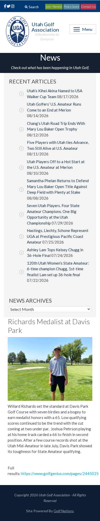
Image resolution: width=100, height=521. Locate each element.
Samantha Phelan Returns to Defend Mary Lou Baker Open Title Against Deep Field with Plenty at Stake (58, 186)
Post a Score (71, 6)
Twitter (8, 6)
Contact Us (88, 6)
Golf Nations (64, 511)
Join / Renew (54, 6)
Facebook (4, 6)
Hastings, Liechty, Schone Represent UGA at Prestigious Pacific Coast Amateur (57, 236)
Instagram (12, 6)
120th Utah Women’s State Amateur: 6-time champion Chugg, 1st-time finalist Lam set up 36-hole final (58, 269)
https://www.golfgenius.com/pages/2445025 (60, 473)
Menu (87, 29)
